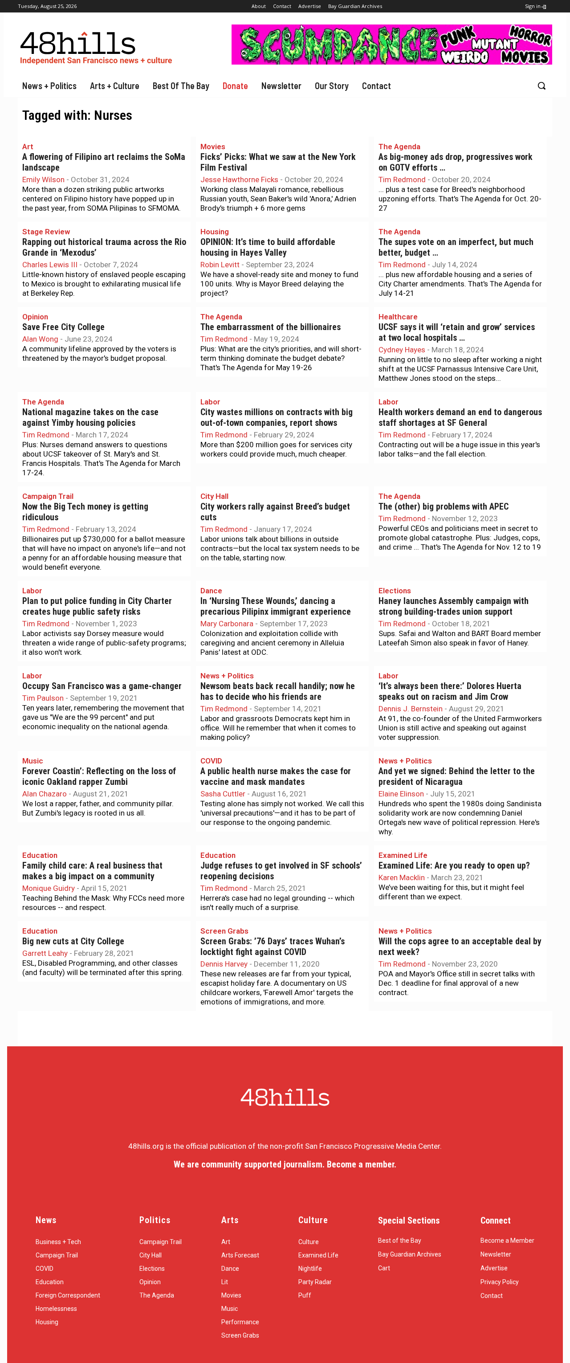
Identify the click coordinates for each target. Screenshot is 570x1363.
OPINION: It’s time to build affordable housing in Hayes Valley (267, 247)
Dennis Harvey (224, 963)
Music (32, 760)
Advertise (494, 1268)
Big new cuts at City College (73, 941)
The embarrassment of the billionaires (270, 327)
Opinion (35, 316)
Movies (212, 146)
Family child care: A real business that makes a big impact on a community (92, 871)
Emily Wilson (43, 179)
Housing (214, 231)
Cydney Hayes (402, 349)
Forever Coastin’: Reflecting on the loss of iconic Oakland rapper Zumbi (99, 776)
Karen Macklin (402, 877)
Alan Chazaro (44, 793)
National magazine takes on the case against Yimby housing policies (90, 417)
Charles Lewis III (49, 264)
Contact (491, 1295)
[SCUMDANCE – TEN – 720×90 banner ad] (392, 61)
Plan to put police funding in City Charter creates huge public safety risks (97, 606)
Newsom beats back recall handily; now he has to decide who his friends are (277, 691)
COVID (211, 760)
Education (39, 855)
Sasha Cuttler (222, 793)
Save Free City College (63, 327)
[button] (541, 85)
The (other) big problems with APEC (444, 507)
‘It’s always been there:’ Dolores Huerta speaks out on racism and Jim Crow (450, 691)
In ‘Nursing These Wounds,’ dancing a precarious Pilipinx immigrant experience (275, 606)
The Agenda (399, 146)
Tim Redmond (402, 179)
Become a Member (507, 1240)
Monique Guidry (48, 888)
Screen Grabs (224, 930)
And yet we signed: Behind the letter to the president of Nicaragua (457, 776)
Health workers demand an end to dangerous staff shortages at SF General (460, 417)
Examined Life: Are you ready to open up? (454, 866)
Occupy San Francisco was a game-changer (102, 686)
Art (27, 146)
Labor (210, 401)
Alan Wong (40, 339)
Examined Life (403, 855)
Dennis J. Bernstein (411, 708)
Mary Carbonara (226, 623)
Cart (384, 1268)
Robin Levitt (220, 264)
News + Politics (227, 675)
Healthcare (398, 316)
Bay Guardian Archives (409, 1254)
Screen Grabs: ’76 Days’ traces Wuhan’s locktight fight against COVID (272, 946)
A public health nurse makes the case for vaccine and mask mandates (275, 776)
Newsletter (495, 1254)
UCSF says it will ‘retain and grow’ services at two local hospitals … (457, 332)
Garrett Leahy (45, 953)
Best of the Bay (399, 1240)
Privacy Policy (499, 1281)
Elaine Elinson (401, 793)
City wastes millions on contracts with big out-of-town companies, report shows (276, 417)
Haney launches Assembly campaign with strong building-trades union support (454, 606)
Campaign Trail (47, 496)
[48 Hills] (98, 46)
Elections (395, 590)
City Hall (214, 496)
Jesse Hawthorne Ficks (239, 179)
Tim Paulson (43, 698)
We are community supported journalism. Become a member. (285, 1164)
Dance (211, 590)
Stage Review (46, 231)
